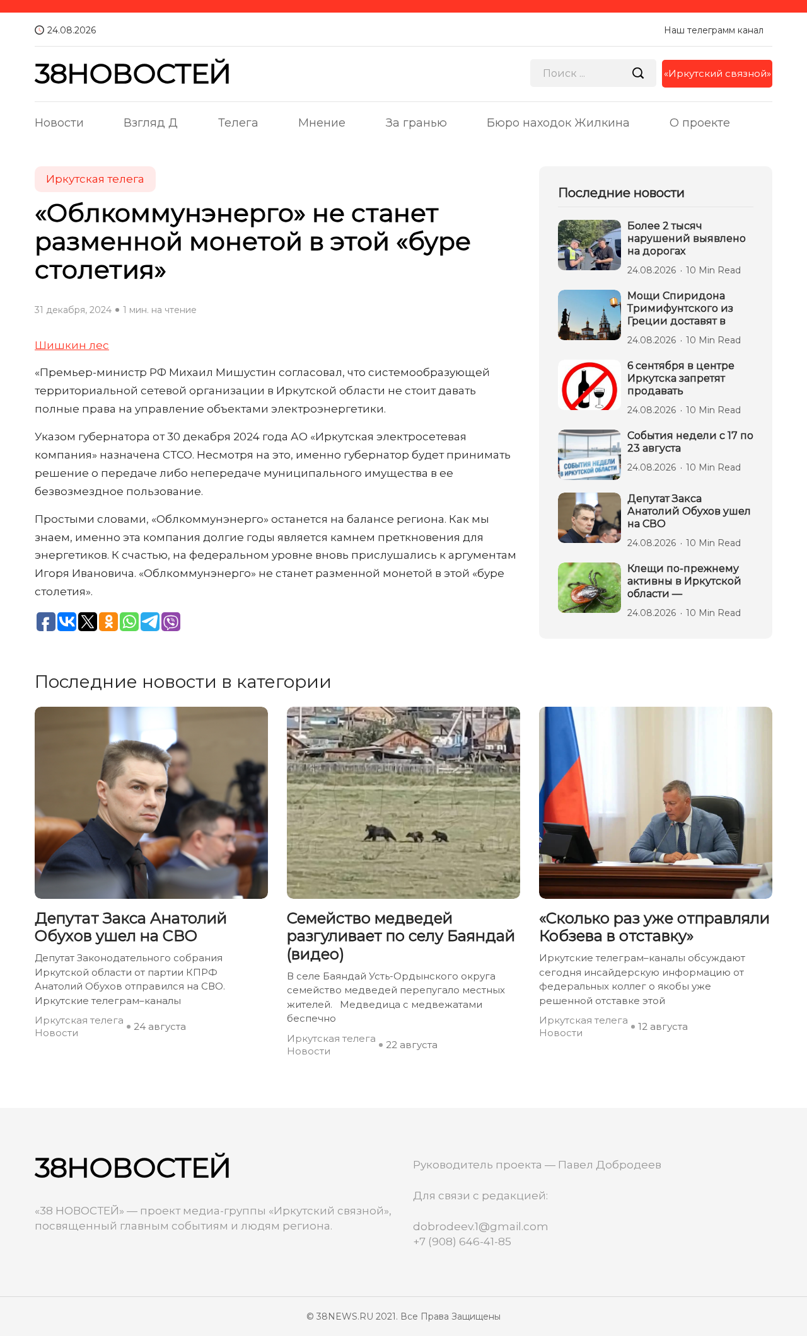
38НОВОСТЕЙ (133, 73)
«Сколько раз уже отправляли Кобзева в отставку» (654, 927)
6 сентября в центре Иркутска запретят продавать (680, 378)
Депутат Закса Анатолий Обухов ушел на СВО (689, 511)
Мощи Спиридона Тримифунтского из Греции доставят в (680, 308)
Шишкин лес (72, 345)
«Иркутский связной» (717, 73)
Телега (238, 122)
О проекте (700, 122)
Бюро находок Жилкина (558, 122)
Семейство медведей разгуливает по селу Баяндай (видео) (401, 937)
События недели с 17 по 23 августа (690, 442)
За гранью (416, 122)
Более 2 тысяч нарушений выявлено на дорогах (686, 238)
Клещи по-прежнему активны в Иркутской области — (684, 581)
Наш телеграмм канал (713, 30)
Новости (59, 122)
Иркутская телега (95, 179)
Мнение (321, 122)
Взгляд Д (151, 122)
